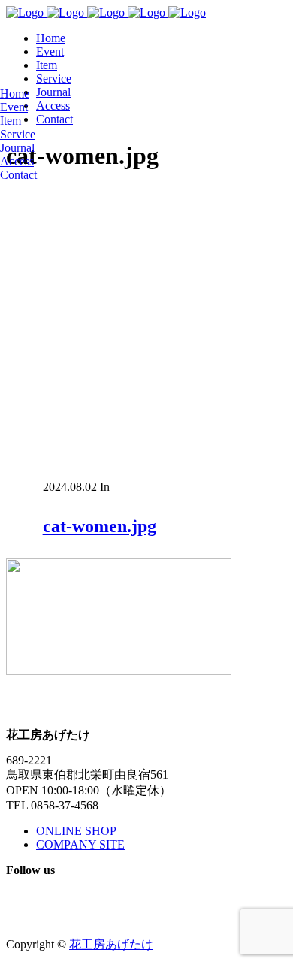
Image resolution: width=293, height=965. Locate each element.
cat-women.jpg (99, 526)
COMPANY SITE (80, 844)
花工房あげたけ (111, 944)
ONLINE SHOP (76, 830)
